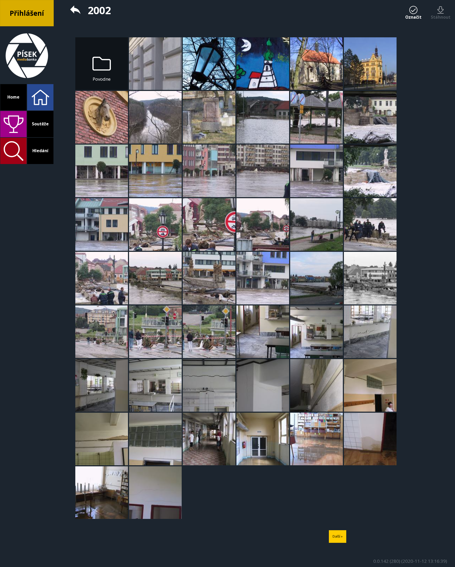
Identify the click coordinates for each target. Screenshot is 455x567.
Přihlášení (27, 13)
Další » (338, 536)
